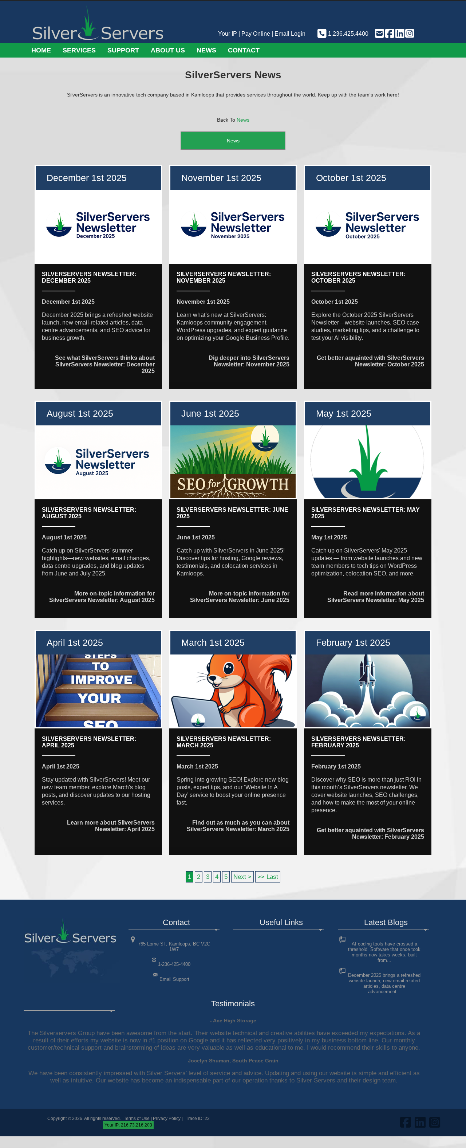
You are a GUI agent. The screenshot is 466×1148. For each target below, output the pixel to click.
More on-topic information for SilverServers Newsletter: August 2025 (102, 596)
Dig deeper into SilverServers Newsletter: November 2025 (249, 361)
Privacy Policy (167, 1118)
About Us (168, 50)
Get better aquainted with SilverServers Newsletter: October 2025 (370, 361)
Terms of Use (137, 1118)
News (206, 50)
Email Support (174, 979)
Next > (242, 876)
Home (41, 50)
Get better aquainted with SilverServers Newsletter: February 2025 (370, 833)
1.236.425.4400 (347, 34)
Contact (244, 50)
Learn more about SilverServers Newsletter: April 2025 (111, 825)
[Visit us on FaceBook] (389, 34)
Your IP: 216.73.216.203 (128, 1125)
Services (79, 50)
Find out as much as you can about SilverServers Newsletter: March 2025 (238, 825)
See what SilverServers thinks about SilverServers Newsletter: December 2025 (105, 364)
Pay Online (255, 34)
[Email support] (379, 34)
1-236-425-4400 (174, 964)
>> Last (267, 876)
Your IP (227, 34)
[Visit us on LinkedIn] (399, 34)
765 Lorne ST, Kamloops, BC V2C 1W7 (174, 946)
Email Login (290, 34)
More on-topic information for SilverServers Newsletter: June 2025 (239, 596)
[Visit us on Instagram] (409, 34)
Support (123, 50)
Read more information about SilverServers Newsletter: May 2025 (375, 596)
